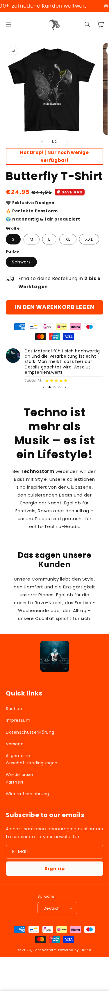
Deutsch (52, 908)
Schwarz (21, 262)
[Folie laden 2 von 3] (54, 387)
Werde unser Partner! (20, 778)
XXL (89, 239)
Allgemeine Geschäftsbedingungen (29, 759)
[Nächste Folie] (65, 387)
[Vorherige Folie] (44, 387)
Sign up (54, 868)
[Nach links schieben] (41, 141)
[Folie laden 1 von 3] (49, 387)
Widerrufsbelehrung (27, 794)
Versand (15, 744)
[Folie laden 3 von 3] (59, 387)
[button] (8, 24)
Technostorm (45, 950)
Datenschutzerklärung (29, 732)
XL (67, 239)
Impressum (18, 720)
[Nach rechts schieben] (67, 141)
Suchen (14, 709)
